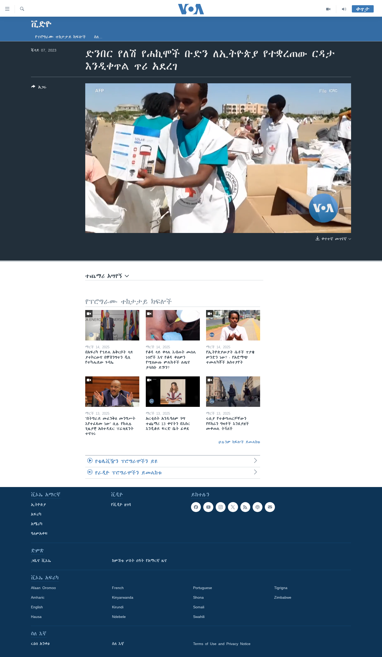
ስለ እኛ (118, 643)
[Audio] (344, 9)
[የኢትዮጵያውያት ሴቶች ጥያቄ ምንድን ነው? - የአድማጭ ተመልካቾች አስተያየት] (233, 325)
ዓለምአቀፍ (39, 533)
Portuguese (202, 587)
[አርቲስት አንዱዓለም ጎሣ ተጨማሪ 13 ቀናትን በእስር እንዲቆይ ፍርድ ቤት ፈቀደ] (173, 391)
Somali (198, 607)
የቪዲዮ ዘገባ (121, 504)
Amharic (37, 597)
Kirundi (117, 607)
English (37, 607)
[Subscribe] (270, 507)
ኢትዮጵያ (38, 504)
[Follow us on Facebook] (196, 507)
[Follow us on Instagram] (221, 507)
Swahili (199, 616)
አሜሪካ (36, 524)
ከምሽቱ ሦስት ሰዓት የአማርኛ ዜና (139, 560)
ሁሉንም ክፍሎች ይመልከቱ (239, 442)
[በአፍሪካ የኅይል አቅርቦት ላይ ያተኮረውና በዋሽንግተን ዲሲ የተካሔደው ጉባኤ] (112, 325)
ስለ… (98, 37)
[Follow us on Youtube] (208, 507)
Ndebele (119, 616)
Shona (198, 597)
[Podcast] (257, 507)
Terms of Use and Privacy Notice (222, 643)
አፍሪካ (36, 514)
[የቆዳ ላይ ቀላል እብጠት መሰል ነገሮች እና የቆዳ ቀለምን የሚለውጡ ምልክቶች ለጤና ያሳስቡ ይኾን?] (173, 325)
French (118, 587)
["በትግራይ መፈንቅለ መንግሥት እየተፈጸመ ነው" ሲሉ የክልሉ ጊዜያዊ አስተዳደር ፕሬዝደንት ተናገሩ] (112, 391)
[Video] (328, 9)
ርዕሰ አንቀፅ (40, 643)
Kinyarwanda (122, 597)
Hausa (36, 616)
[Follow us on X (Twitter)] (233, 507)
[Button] (39, 88)
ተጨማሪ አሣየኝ (105, 276)
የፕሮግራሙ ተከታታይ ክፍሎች (60, 37)
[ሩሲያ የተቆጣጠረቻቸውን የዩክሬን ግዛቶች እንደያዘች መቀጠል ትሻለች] (233, 391)
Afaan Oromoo (43, 587)
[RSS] (245, 507)
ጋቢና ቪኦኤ (41, 560)
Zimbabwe (282, 597)
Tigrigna (280, 587)
